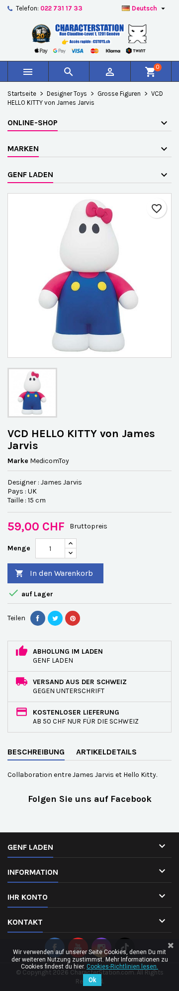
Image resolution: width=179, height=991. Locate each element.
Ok (92, 980)
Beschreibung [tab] (36, 751)
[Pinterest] (72, 618)
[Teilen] (37, 618)
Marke (17, 461)
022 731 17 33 (61, 8)
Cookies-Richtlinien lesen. (122, 966)
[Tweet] (55, 618)
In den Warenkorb (54, 573)
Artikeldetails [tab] (106, 751)
